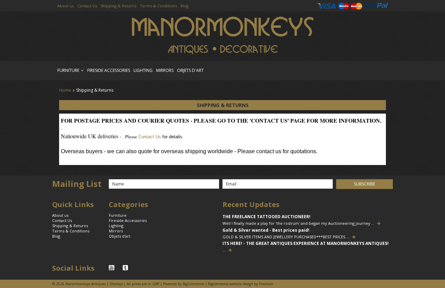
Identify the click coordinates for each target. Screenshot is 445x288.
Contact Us (149, 136)
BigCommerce (193, 283)
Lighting (143, 70)
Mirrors (164, 70)
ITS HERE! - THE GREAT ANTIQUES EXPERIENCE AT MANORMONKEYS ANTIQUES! (305, 243)
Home (65, 90)
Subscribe (364, 184)
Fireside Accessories (108, 70)
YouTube (112, 268)
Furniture (68, 70)
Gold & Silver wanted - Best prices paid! (265, 230)
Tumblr (126, 268)
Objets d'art (190, 70)
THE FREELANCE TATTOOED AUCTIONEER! (266, 216)
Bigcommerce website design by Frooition (240, 283)
